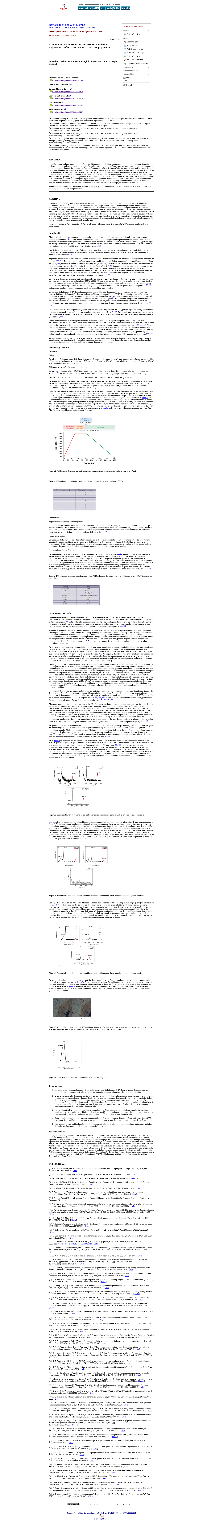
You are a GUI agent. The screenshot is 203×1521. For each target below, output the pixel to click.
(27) (150, 285)
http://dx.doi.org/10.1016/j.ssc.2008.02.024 (74, 1244)
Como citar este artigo (135, 53)
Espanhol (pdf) (132, 42)
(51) (103, 697)
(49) (124, 626)
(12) (57, 260)
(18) (108, 274)
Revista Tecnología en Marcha (67, 24)
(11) (71, 254)
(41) (144, 324)
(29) (112, 298)
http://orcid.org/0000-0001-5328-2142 (67, 112)
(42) (148, 333)
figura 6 (72, 986)
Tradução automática (135, 60)
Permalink (130, 85)
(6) (68, 254)
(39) (141, 324)
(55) (112, 699)
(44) (152, 333)
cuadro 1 (106, 408)
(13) (61, 260)
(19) (147, 285)
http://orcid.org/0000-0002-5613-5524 (67, 80)
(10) (58, 263)
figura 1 (145, 398)
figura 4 (54, 905)
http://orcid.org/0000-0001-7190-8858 (67, 98)
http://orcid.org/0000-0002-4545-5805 (67, 92)
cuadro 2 (149, 569)
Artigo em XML (132, 45)
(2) (98, 245)
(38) (115, 311)
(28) (115, 287)
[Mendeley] (124, 78)
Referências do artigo (135, 49)
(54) (116, 744)
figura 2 (57, 741)
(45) (57, 373)
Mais (128, 78)
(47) (67, 621)
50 (114, 660)
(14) (74, 265)
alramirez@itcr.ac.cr (101, 1519)
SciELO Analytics (133, 34)
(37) (50, 305)
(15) (111, 265)
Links (75, 1171)
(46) (106, 531)
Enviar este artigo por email (137, 63)
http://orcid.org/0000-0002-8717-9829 (67, 105)
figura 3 (52, 824)
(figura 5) (80, 982)
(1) (69, 239)
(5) (100, 245)
